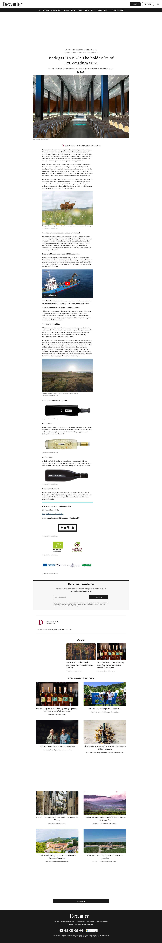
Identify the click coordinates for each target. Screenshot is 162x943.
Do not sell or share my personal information (81, 924)
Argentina (94, 50)
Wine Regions (73, 50)
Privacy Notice (102, 603)
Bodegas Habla (65, 506)
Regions (73, 10)
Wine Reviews (55, 10)
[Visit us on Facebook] (66, 930)
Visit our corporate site (103, 935)
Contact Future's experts (67, 922)
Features (98, 145)
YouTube (73, 518)
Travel (87, 10)
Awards (106, 10)
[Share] (78, 72)
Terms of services (73, 603)
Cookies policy (80, 922)
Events (100, 10)
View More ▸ (81, 901)
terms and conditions (102, 922)
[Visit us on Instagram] (81, 930)
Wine (65, 50)
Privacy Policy (90, 922)
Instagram (64, 518)
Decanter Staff (71, 145)
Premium (66, 10)
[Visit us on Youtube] (71, 930)
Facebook (55, 518)
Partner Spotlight (117, 10)
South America (84, 50)
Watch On (46, 295)
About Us (56, 922)
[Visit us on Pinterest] (76, 930)
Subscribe (135, 4)
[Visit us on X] (61, 930)
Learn (80, 10)
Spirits (93, 10)
